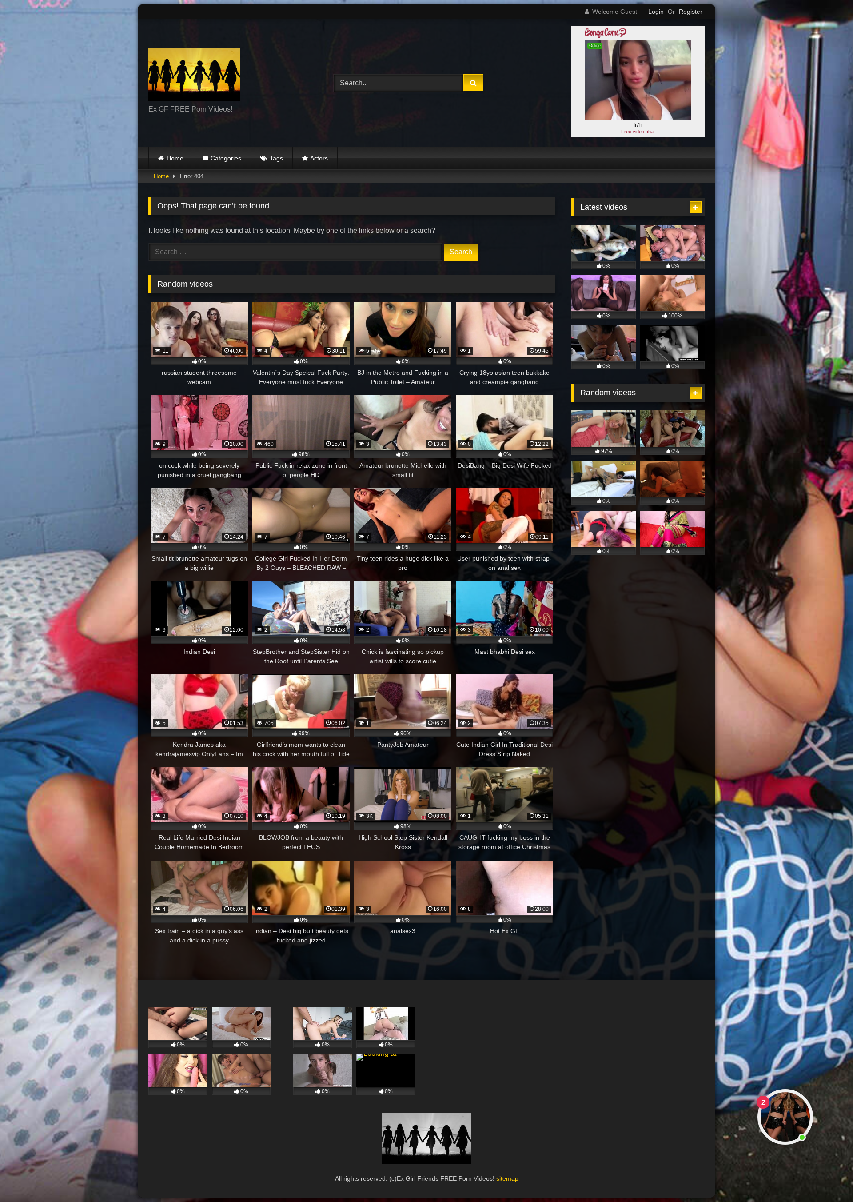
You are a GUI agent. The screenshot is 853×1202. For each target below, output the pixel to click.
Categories (226, 158)
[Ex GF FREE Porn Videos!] (194, 76)
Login (656, 11)
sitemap (507, 1178)
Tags (276, 158)
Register (690, 11)
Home (175, 158)
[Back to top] (825, 1175)
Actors (319, 158)
